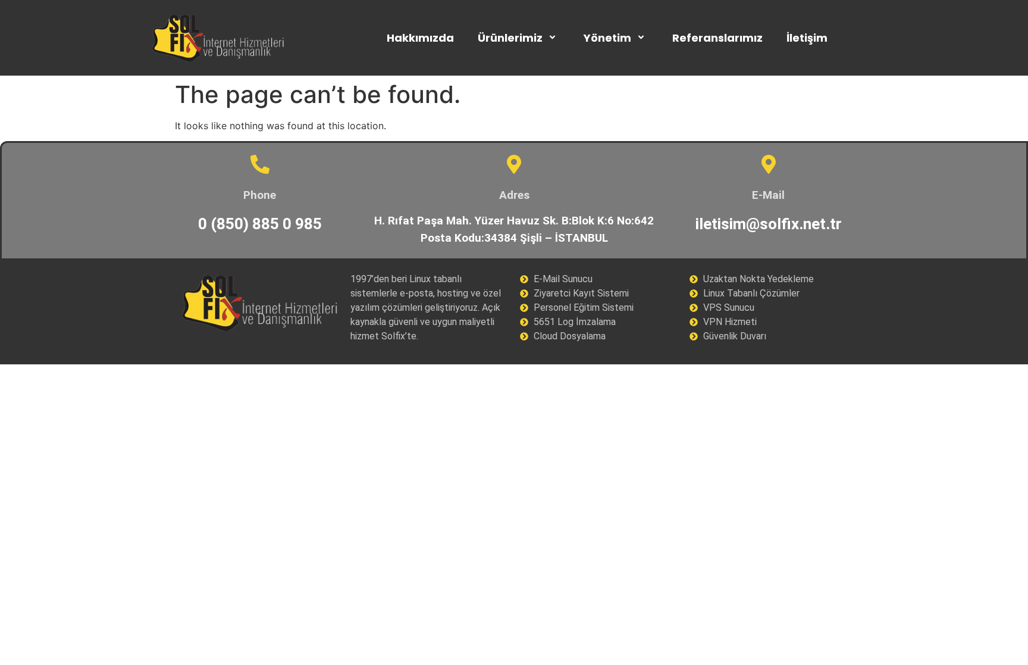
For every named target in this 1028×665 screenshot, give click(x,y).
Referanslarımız (717, 37)
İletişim (807, 37)
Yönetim (607, 37)
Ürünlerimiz (510, 37)
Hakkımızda (420, 37)
